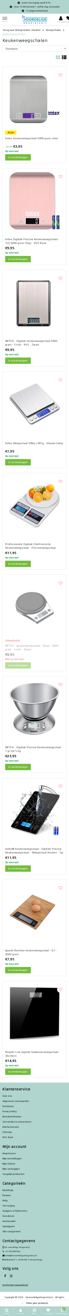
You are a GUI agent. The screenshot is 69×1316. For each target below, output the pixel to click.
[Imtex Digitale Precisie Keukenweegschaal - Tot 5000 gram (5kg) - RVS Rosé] (34, 201)
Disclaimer (8, 1106)
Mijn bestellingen (12, 1158)
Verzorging (9, 1205)
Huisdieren (9, 1216)
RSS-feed (8, 1137)
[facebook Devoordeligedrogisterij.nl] (5, 1276)
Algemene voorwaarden (16, 1101)
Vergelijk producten (13, 1174)
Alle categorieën (12, 1231)
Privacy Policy (10, 1111)
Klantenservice (11, 1127)
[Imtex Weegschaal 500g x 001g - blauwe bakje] (34, 404)
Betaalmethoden (12, 1116)
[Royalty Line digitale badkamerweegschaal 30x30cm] (34, 1014)
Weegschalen (53, 30)
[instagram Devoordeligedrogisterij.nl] (11, 1276)
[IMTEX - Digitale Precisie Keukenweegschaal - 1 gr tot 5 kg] (34, 709)
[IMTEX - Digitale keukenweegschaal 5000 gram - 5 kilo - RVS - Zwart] (34, 303)
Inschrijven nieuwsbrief (15, 1285)
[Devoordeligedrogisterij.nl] (34, 19)
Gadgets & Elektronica (15, 1210)
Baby (5, 1200)
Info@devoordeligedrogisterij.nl (21, 1255)
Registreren (9, 1153)
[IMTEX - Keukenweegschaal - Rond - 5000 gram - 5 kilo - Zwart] (34, 607)
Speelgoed (8, 1226)
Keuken (36, 30)
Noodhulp (8, 1190)
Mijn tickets (9, 1163)
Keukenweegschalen (14, 34)
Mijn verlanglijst (11, 1168)
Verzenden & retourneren (17, 1121)
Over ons (7, 1096)
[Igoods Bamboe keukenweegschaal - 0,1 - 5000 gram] (34, 912)
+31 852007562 (12, 1251)
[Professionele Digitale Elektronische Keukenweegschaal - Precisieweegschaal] (34, 506)
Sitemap (7, 1132)
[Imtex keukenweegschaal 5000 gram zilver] (34, 99)
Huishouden (9, 1221)
